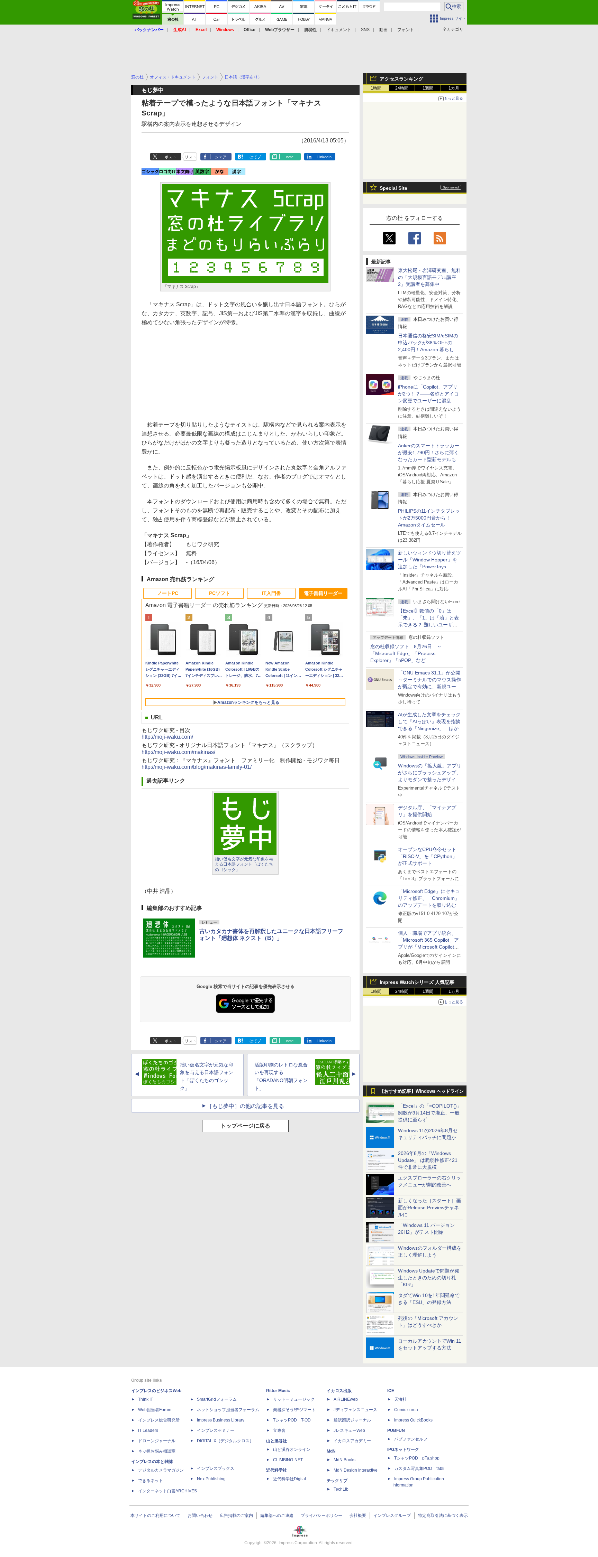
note (289, 157)
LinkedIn (324, 157)
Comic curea (406, 1409)
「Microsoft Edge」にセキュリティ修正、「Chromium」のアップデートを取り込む (429, 898)
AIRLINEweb (346, 1399)
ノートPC (167, 593)
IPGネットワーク (403, 1449)
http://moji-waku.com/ (167, 737)
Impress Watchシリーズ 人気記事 (417, 982)
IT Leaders (148, 1430)
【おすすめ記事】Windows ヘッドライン (422, 1091)
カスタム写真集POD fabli (419, 1468)
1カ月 (453, 88)
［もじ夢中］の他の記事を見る (245, 1106)
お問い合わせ (200, 1515)
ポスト (170, 157)
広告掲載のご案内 (236, 1515)
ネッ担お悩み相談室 (156, 1451)
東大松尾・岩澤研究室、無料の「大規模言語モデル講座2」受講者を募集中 (429, 277)
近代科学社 (276, 1470)
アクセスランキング (401, 79)
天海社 (400, 1399)
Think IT (145, 1399)
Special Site (393, 188)
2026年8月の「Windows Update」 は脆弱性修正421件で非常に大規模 (427, 1160)
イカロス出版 (339, 1390)
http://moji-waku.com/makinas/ (178, 752)
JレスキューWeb (349, 1430)
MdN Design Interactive (356, 1470)
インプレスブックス (215, 1468)
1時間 (376, 88)
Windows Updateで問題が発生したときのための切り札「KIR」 (428, 1277)
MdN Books (344, 1459)
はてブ (255, 157)
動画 (383, 29)
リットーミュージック (294, 1399)
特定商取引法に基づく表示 (443, 1515)
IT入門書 (271, 593)
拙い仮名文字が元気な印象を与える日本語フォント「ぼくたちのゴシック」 (244, 864)
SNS (365, 29)
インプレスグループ (392, 1515)
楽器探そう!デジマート (294, 1409)
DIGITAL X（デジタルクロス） (225, 1440)
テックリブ (337, 1480)
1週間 (428, 88)
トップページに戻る (245, 1126)
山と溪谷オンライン (291, 1449)
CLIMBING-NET (288, 1459)
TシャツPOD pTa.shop (417, 1458)
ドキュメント (338, 29)
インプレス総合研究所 (159, 1420)
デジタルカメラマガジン (161, 1470)
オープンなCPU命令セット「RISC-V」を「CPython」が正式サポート (427, 856)
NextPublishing (211, 1478)
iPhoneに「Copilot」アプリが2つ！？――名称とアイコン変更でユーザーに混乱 (428, 393)
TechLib (341, 1489)
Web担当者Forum (154, 1409)
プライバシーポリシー (321, 1515)
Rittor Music (278, 1390)
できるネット (150, 1480)
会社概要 (358, 1515)
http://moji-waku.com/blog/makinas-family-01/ (197, 767)
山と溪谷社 (276, 1440)
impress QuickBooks (413, 1420)
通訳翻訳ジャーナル (352, 1420)
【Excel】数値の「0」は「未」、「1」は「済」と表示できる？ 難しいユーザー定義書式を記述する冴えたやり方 (429, 624)
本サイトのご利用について (155, 1515)
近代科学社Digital (289, 1478)
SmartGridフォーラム (217, 1399)
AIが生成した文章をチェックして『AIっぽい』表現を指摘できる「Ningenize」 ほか (429, 721)
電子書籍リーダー (323, 593)
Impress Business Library (220, 1420)
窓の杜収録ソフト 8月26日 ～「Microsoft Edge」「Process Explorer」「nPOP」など (406, 653)
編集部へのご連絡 (276, 1515)
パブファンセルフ (410, 1439)
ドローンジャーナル (156, 1440)
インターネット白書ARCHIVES (167, 1491)
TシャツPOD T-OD (292, 1420)
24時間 (401, 88)
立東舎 (279, 1430)
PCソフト (219, 593)
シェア (220, 157)
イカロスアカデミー (352, 1440)
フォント (405, 29)
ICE (390, 1390)
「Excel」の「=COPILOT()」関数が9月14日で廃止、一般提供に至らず (430, 1112)
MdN (331, 1451)
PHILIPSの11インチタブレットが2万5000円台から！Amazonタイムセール (429, 518)
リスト (190, 157)
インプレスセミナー (215, 1430)
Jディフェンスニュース (355, 1409)
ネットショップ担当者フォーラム (228, 1409)
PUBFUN (396, 1430)
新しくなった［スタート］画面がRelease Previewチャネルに (429, 1207)
